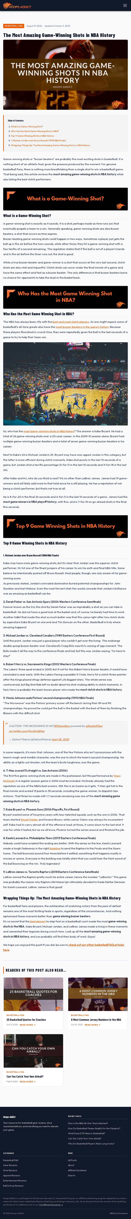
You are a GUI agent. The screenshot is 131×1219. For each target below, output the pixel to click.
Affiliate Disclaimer (77, 1170)
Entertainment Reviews (15, 1180)
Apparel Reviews (11, 1175)
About (71, 1165)
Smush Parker (29, 819)
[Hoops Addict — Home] (17, 5)
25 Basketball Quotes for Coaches (26, 1019)
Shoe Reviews (10, 1170)
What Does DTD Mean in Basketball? (86, 1133)
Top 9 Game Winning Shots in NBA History (32, 135)
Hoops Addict (9, 1116)
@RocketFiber (94, 726)
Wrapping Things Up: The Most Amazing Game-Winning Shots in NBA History (50, 145)
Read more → (28, 1024)
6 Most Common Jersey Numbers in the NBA (96, 1019)
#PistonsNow (62, 726)
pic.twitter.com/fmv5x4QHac (27, 731)
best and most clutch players (71, 321)
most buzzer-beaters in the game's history (82, 327)
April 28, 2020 (60, 739)
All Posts (72, 1160)
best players (38, 921)
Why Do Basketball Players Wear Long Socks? (91, 1143)
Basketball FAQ (14, 26)
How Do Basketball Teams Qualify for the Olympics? (94, 1128)
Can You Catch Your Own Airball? (25, 1076)
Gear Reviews (10, 1165)
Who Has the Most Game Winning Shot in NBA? (35, 131)
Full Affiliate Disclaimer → (51, 1204)
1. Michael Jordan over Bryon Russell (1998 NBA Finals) (38, 140)
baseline (55, 848)
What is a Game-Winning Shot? (27, 126)
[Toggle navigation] (125, 5)
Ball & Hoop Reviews (13, 1185)
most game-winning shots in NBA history (48, 431)
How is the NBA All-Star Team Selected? (88, 1123)
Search (71, 1175)
